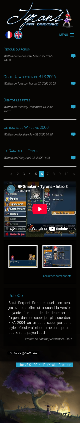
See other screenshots (57, 276)
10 (66, 174)
